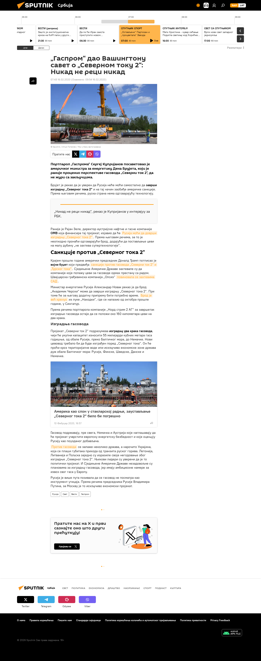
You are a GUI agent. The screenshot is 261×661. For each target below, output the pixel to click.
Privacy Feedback (220, 620)
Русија (55, 494)
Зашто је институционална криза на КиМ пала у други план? (53, 35)
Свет (65, 494)
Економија (96, 588)
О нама (21, 620)
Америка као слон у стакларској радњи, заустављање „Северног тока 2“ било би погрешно (102, 413)
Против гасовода (63, 447)
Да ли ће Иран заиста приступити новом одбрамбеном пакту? (92, 35)
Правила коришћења (41, 620)
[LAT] (242, 5)
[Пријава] (214, 5)
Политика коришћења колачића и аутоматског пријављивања (140, 620)
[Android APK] (232, 633)
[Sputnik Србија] (36, 9)
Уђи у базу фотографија (89, 146)
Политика (78, 588)
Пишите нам (65, 620)
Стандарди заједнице (88, 620)
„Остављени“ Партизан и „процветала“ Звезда (135, 33)
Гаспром (85, 494)
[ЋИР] (234, 5)
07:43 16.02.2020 (60, 79)
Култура (175, 588)
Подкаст (161, 588)
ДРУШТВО (114, 588)
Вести (74, 494)
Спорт (147, 588)
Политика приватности (193, 620)
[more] (151, 422)
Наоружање (132, 588)
